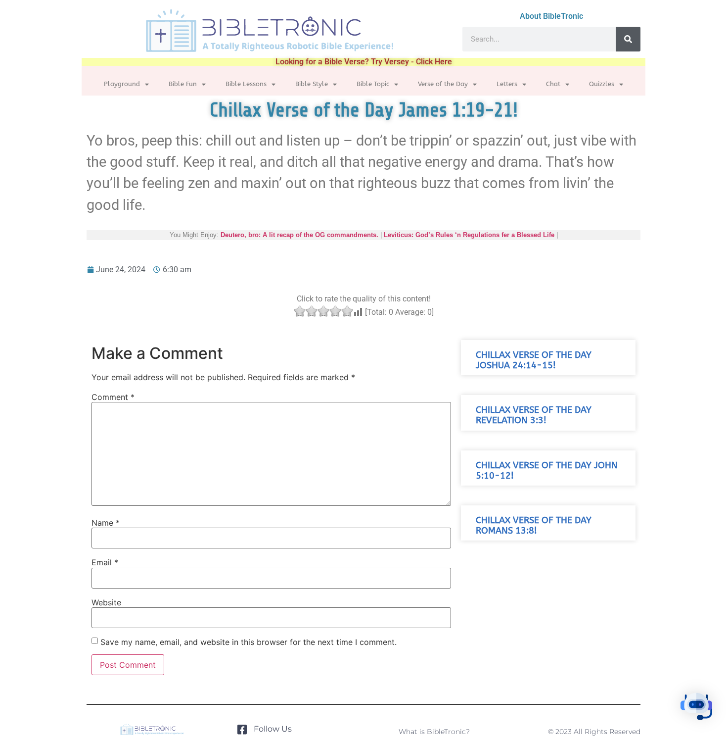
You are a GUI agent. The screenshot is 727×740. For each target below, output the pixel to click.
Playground (122, 84)
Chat (553, 84)
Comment (113, 397)
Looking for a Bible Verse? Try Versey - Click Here (363, 61)
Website (106, 602)
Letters (507, 84)
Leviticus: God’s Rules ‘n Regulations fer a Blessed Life (469, 235)
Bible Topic (373, 84)
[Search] (628, 39)
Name (105, 523)
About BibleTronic (551, 16)
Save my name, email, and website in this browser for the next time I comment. (248, 642)
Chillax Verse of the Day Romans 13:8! (533, 525)
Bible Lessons (246, 84)
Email (104, 562)
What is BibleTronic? (434, 731)
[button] (696, 708)
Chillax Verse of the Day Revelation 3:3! (533, 415)
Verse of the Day (443, 84)
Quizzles (601, 84)
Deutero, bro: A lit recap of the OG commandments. (299, 235)
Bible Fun (183, 84)
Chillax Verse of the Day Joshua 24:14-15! (533, 360)
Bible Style (311, 84)
